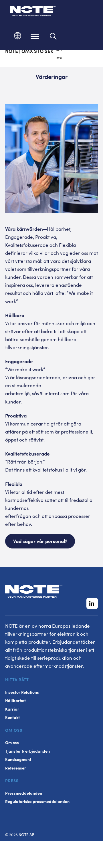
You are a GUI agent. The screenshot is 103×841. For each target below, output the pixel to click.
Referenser (15, 768)
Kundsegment (18, 759)
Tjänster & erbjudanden (27, 751)
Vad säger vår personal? (40, 541)
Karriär (12, 709)
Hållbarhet (15, 700)
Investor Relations (22, 692)
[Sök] (53, 36)
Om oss (12, 742)
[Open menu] (35, 36)
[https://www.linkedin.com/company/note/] (92, 603)
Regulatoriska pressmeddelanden (37, 801)
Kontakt (12, 717)
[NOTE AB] (33, 12)
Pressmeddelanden (23, 793)
